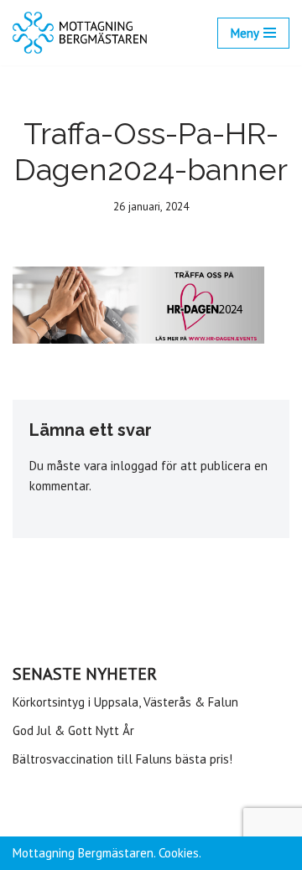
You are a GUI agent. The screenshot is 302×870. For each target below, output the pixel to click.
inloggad (134, 466)
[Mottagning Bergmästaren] (80, 33)
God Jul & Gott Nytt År (73, 730)
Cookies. (180, 853)
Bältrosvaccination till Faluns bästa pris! (122, 759)
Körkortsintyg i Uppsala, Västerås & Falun (125, 702)
